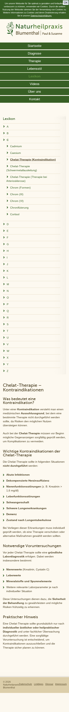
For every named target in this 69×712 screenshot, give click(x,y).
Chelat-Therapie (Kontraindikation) (33, 159)
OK (66, 2)
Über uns (34, 91)
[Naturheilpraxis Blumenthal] (34, 29)
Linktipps (38, 684)
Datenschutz (25, 684)
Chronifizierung (19, 207)
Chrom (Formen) (20, 187)
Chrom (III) (16, 194)
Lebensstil (34, 69)
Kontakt (34, 99)
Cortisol (14, 214)
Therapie (34, 61)
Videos (34, 84)
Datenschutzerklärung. (41, 15)
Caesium (15, 152)
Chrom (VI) (17, 200)
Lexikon (34, 76)
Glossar (49, 684)
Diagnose (34, 53)
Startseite (34, 46)
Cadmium (16, 146)
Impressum (61, 684)
